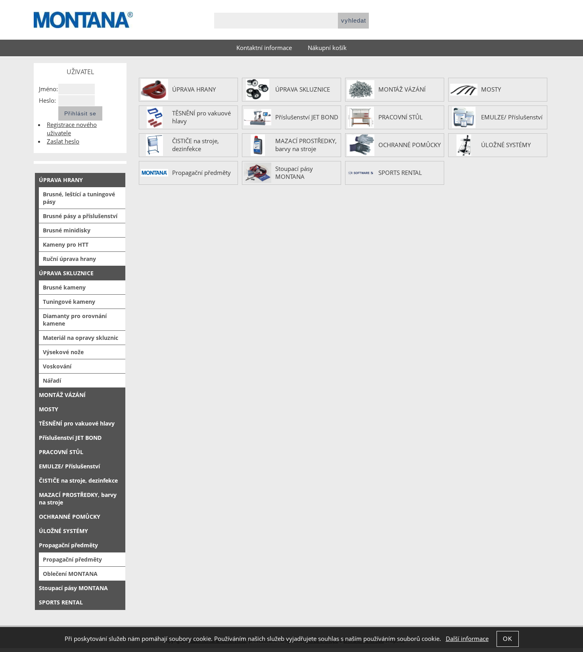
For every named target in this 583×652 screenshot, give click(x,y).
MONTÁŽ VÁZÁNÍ (402, 90)
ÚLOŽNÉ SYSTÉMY (506, 145)
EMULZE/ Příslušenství (512, 117)
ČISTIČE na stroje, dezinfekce (195, 145)
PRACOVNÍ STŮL (400, 117)
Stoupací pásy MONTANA (294, 173)
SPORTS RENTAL (400, 173)
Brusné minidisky (66, 230)
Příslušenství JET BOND (306, 117)
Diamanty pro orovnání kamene (75, 319)
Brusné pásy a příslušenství (80, 216)
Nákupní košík (327, 48)
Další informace (467, 639)
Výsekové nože (63, 352)
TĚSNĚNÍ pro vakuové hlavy (201, 117)
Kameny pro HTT (65, 244)
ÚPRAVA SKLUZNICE (302, 90)
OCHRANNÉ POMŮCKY (409, 145)
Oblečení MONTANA (70, 573)
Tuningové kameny (69, 301)
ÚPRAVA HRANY (194, 90)
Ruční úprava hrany (69, 259)
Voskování (57, 366)
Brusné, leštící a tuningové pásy (79, 197)
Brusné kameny (64, 287)
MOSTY (491, 90)
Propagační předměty (201, 173)
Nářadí (52, 380)
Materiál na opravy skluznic (80, 337)
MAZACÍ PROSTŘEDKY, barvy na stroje (306, 145)
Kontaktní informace (264, 48)
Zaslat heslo (63, 141)
